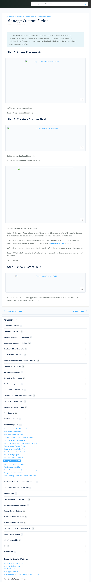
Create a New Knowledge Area (14, 449)
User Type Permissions (12, 572)
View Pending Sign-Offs (12, 467)
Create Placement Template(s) (14, 464)
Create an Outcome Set (14, 366)
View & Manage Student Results (17, 499)
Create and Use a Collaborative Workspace (21, 482)
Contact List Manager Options (16, 505)
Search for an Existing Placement (15, 429)
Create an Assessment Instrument (17, 337)
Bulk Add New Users (11, 569)
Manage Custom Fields (27, 20)
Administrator (31, 17)
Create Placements (12, 419)
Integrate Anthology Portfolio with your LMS (21, 360)
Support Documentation (15, 17)
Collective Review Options (14, 401)
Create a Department (13, 331)
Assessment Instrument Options (17, 343)
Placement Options (45, 17)
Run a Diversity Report (11, 455)
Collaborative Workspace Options (17, 488)
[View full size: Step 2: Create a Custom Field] (45, 138)
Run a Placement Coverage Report (16, 440)
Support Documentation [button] (13, 1)
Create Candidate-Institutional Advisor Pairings (20, 443)
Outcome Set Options (13, 372)
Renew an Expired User (12, 566)
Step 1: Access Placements (24, 52)
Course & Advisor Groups (14, 378)
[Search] (85, 4)
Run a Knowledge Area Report (14, 452)
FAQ (6, 546)
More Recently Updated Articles (15, 579)
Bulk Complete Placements (13, 435)
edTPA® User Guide (12, 540)
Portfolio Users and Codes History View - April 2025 (22, 575)
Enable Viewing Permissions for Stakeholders (20, 476)
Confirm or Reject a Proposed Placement (18, 437)
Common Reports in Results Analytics (19, 528)
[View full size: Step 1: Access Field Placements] (45, 80)
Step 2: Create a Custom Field (26, 119)
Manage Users (10, 493)
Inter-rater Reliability (13, 534)
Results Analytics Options (14, 522)
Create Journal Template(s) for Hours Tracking (20, 470)
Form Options (10, 413)
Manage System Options (14, 511)
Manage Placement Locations (14, 473)
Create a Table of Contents (15, 349)
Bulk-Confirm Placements (12, 432)
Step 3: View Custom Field (24, 267)
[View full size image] (45, 194)
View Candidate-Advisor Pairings (15, 446)
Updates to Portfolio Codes (13, 563)
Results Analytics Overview (15, 517)
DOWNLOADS (10, 552)
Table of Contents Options (14, 355)
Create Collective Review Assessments (19, 395)
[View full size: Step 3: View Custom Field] (45, 283)
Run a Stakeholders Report (13, 457)
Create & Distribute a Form (15, 407)
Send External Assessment (14, 390)
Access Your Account (12, 325)
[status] (45, 39)
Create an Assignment (13, 384)
